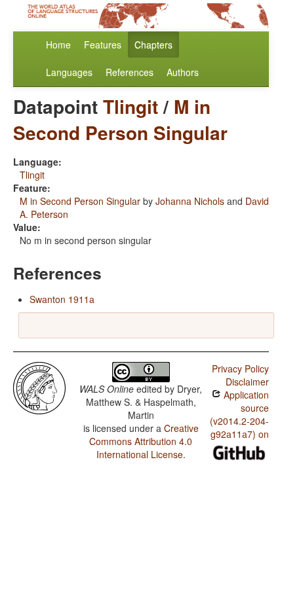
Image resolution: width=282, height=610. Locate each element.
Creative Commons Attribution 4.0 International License (144, 441)
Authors (183, 72)
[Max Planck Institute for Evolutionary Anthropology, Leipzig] (39, 386)
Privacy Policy (240, 368)
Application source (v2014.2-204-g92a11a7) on (239, 414)
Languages (69, 72)
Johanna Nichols (189, 200)
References (129, 72)
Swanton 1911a (62, 299)
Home (58, 44)
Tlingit (130, 106)
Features (102, 44)
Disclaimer (247, 381)
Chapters (153, 44)
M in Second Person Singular (120, 119)
